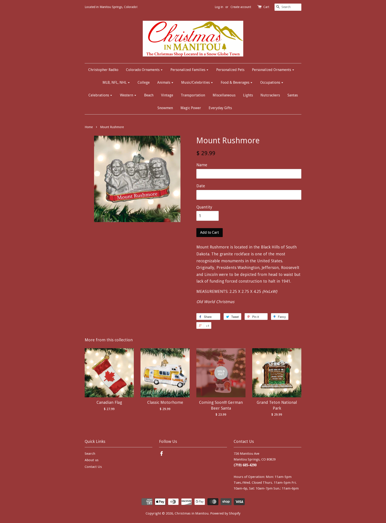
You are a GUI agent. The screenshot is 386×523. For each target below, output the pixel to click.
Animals (164, 82)
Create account (241, 7)
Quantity (204, 207)
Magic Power (190, 108)
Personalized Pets (230, 70)
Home (89, 127)
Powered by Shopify (225, 513)
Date (200, 185)
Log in (219, 7)
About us (92, 460)
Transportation (193, 95)
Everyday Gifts (220, 108)
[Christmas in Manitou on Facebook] (161, 454)
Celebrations (99, 95)
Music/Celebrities (196, 82)
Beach (148, 95)
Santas (292, 95)
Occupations (270, 82)
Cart (266, 7)
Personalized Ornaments (272, 70)
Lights (248, 95)
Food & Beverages (235, 82)
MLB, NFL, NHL (115, 82)
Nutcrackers (270, 95)
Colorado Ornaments (143, 70)
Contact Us (93, 467)
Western (127, 95)
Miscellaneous (224, 95)
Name (201, 165)
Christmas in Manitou (191, 513)
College (144, 82)
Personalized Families (188, 70)
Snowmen (165, 108)
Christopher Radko (103, 70)
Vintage (167, 95)
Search (90, 454)
